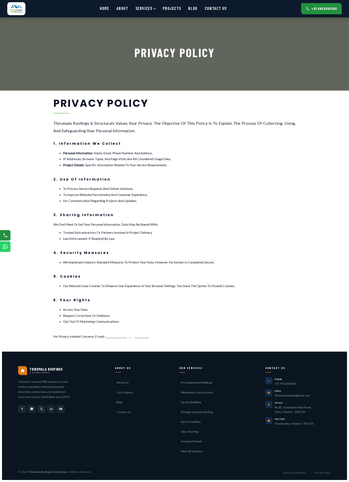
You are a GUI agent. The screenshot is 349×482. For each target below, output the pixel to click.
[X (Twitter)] (41, 409)
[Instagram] (32, 409)
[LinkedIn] (51, 409)
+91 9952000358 (324, 8)
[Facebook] (22, 409)
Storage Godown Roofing (197, 412)
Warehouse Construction (197, 392)
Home (104, 8)
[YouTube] (61, 409)
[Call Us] (5, 235)
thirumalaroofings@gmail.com (126, 336)
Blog (192, 8)
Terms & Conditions (294, 472)
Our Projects (125, 392)
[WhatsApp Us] (5, 246)
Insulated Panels (191, 441)
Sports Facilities (191, 421)
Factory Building (191, 402)
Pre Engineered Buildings (196, 382)
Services (144, 8)
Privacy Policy (322, 472)
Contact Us (216, 8)
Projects (172, 8)
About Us (123, 382)
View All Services (191, 451)
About (122, 8)
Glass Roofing (189, 431)
